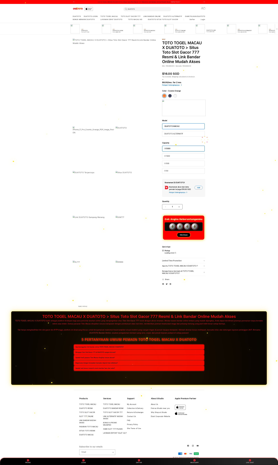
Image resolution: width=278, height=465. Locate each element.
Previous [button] (74, 2)
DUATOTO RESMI (86, 408)
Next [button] (204, 2)
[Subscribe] (112, 452)
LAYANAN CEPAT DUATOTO (111, 19)
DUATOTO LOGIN (91, 16)
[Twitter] (167, 284)
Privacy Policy (132, 424)
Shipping (175, 77)
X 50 (166, 171)
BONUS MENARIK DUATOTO (84, 19)
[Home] (78, 8)
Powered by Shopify (192, 457)
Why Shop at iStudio (159, 412)
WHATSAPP (194, 462)
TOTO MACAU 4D (135, 19)
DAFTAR (139, 462)
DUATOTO (77, 16)
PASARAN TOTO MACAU (88, 427)
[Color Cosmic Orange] (164, 96)
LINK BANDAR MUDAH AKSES (87, 422)
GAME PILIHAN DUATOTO (195, 16)
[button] (77, 16)
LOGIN (83, 462)
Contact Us (131, 416)
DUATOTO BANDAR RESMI (113, 408)
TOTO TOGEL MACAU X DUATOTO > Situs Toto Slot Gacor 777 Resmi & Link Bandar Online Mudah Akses (139, 2)
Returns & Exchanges (135, 412)
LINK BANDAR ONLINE (152, 16)
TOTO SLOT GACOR (87, 412)
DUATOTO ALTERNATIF (172, 16)
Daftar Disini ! (175, 2)
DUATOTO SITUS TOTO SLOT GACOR (163, 19)
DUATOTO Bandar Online (100, 333)
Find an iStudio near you (160, 408)
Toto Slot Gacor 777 (130, 321)
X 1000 (167, 156)
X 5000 (167, 148)
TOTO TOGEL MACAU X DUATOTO (30, 321)
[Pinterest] (170, 284)
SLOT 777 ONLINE (86, 416)
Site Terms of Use (134, 428)
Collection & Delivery (135, 408)
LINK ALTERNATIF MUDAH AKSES (113, 418)
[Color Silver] (175, 96)
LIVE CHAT (250, 462)
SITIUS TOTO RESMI (87, 431)
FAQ (128, 420)
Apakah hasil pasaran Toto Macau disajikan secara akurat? (95, 357)
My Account (131, 404)
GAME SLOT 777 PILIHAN (113, 429)
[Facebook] (163, 284)
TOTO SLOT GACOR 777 (130, 16)
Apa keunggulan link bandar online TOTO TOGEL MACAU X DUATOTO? (99, 347)
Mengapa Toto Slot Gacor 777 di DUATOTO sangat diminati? (95, 352)
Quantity (165, 201)
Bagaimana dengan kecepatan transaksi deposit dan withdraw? (96, 363)
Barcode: (179, 66)
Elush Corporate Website (160, 416)
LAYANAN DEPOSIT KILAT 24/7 (115, 433)
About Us (154, 404)
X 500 (166, 163)
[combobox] (147, 9)
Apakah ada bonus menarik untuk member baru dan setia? (95, 368)
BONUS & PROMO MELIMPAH (110, 424)
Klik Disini (184, 235)
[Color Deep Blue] (170, 96)
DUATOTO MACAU (172, 126)
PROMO (28, 462)
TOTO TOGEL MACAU (109, 16)
